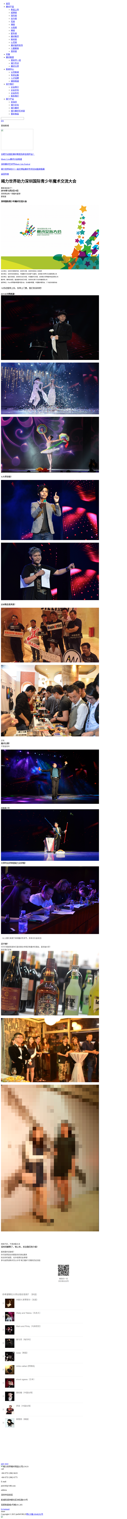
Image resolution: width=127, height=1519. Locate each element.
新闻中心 (10, 69)
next (6, 1464)
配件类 (14, 33)
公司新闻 (15, 72)
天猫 (8, 54)
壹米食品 (15, 114)
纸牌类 (14, 13)
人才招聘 (15, 78)
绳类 (13, 24)
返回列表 (5, 174)
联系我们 (15, 96)
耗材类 (14, 39)
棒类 (13, 30)
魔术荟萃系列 (17, 45)
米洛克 (14, 102)
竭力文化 (15, 105)
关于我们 (10, 84)
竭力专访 (15, 63)
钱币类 (14, 16)
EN (2, 121)
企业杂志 (15, 93)
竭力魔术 (15, 108)
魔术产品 (10, 7)
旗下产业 (10, 99)
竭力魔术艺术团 (18, 111)
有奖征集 (15, 75)
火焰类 (14, 27)
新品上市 (15, 10)
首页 (8, 4)
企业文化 (15, 90)
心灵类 (14, 42)
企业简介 (15, 87)
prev (2, 1464)
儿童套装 (15, 48)
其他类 (14, 51)
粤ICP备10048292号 (34, 1514)
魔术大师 (15, 66)
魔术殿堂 (10, 57)
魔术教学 (15, 36)
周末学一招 (16, 60)
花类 (13, 21)
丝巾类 (14, 19)
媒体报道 (15, 81)
